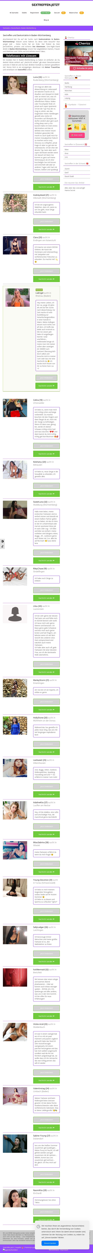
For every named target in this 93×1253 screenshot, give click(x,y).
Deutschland (15, 28)
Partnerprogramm (31, 1247)
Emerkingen (38, 683)
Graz (66, 153)
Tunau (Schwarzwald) (45, 883)
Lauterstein (38, 609)
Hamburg (68, 87)
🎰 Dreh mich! (76, 135)
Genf (66, 172)
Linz (66, 157)
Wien (67, 149)
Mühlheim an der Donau (44, 720)
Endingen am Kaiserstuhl (44, 240)
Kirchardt (37, 1193)
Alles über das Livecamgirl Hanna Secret (75, 189)
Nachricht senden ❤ (46, 187)
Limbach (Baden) (41, 1091)
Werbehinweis (54, 1250)
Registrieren (40, 12)
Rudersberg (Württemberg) (45, 80)
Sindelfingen (39, 571)
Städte (24, 12)
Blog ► (46, 20)
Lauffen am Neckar (41, 805)
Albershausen (39, 763)
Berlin (67, 83)
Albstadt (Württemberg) (44, 198)
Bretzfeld (37, 972)
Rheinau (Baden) (43, 296)
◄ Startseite (13, 12)
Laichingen (38, 930)
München (68, 90)
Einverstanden (50, 1243)
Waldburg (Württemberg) (45, 505)
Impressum (64, 1250)
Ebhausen (37, 465)
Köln (66, 94)
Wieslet (36, 845)
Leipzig (67, 98)
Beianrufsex (76, 12)
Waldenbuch (39, 1027)
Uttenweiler (38, 403)
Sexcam (59, 12)
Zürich (67, 169)
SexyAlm (18, 1247)
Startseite (6, 28)
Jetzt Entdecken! (46, 179)
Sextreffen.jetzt (8, 1247)
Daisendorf (38, 1138)
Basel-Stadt (69, 176)
